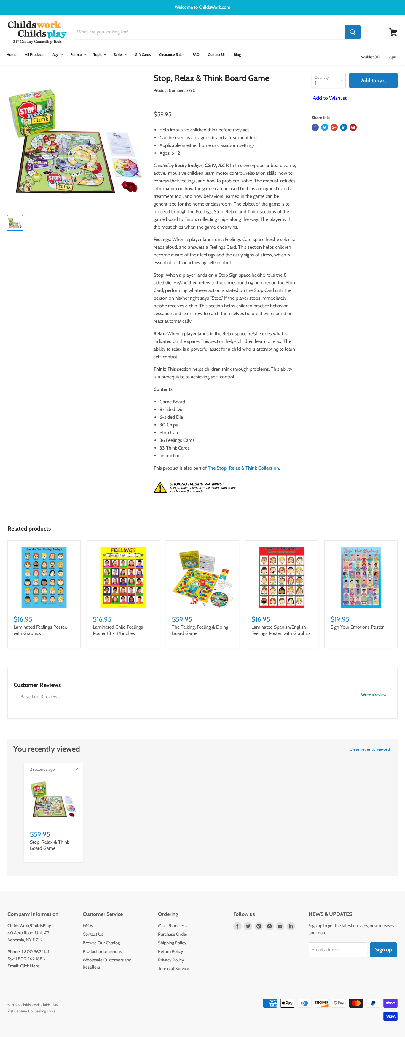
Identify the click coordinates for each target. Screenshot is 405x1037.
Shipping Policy (172, 942)
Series (119, 54)
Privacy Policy (171, 960)
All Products (34, 54)
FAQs (88, 925)
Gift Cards (143, 54)
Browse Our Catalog (101, 942)
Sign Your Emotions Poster (357, 627)
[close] (77, 769)
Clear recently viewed (370, 749)
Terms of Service (173, 968)
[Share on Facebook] (315, 127)
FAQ (196, 54)
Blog (237, 54)
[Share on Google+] (334, 127)
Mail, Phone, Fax (173, 925)
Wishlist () (370, 57)
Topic (98, 54)
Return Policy (170, 951)
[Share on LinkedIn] (343, 127)
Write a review (373, 694)
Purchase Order (172, 934)
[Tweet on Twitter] (324, 127)
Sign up (383, 949)
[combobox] (209, 32)
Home (12, 54)
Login (392, 57)
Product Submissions (102, 951)
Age (56, 54)
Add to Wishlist (329, 98)
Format (76, 54)
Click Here (29, 966)
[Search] (353, 32)
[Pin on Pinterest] (353, 127)
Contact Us (216, 54)
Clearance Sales (171, 54)
